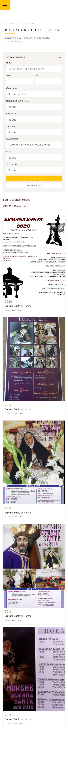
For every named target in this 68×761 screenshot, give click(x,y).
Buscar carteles (34, 178)
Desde (9, 76)
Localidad (11, 126)
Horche (8, 310)
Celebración (12, 139)
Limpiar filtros (34, 185)
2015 (8, 715)
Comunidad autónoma (17, 101)
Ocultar (59, 57)
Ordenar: (7, 206)
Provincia (11, 113)
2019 (8, 405)
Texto (9, 63)
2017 (8, 508)
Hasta (38, 76)
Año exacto (12, 88)
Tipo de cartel (13, 164)
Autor (9, 151)
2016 (8, 611)
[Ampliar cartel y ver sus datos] (34, 256)
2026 (8, 301)
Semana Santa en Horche (18, 306)
